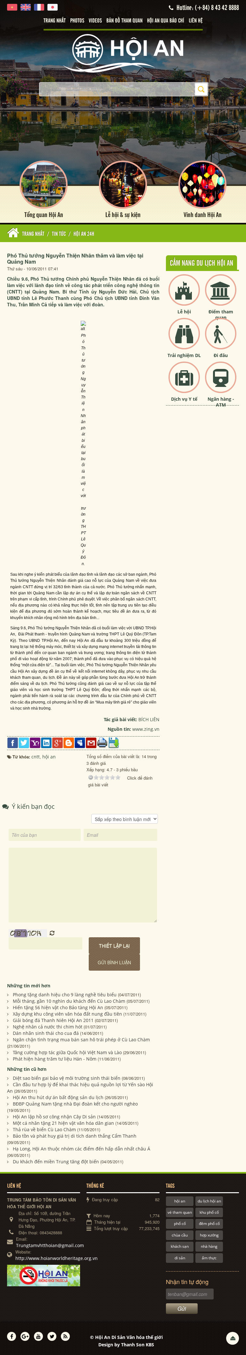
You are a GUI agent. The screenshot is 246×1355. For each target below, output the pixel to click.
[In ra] (102, 742)
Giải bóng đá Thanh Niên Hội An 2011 (53, 1020)
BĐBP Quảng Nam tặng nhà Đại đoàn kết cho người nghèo (75, 1104)
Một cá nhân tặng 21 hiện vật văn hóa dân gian (63, 1123)
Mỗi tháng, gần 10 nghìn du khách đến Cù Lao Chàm (69, 1001)
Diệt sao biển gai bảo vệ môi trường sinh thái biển (66, 1078)
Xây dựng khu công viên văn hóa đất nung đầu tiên (67, 1014)
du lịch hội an (209, 1201)
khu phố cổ (209, 1212)
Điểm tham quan (221, 314)
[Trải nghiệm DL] (184, 339)
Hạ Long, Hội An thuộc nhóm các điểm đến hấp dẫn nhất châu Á (81, 1149)
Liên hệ (196, 20)
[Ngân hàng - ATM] (220, 383)
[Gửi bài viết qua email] (91, 742)
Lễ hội (184, 312)
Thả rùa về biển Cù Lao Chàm (44, 1129)
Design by (126, 1345)
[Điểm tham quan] (220, 295)
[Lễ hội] (184, 295)
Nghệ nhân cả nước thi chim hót (47, 1027)
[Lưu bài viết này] (113, 742)
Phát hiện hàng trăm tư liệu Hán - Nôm (54, 1059)
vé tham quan (180, 1212)
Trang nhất (55, 20)
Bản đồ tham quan (124, 20)
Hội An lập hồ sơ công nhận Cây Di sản (54, 1117)
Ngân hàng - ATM (221, 402)
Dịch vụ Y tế (184, 399)
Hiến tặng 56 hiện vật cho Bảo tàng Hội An (58, 1007)
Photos (77, 20)
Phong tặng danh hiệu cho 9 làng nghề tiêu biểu (65, 995)
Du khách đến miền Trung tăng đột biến (56, 1161)
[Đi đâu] (221, 339)
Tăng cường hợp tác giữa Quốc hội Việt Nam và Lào (67, 1052)
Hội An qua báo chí (165, 20)
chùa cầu (180, 1235)
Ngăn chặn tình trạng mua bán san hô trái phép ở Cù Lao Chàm (81, 1039)
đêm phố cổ (209, 1223)
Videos (95, 20)
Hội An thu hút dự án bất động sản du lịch (58, 1097)
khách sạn (180, 1246)
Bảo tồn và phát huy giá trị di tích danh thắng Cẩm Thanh (74, 1136)
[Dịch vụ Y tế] (184, 383)
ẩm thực (209, 1258)
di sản (180, 1258)
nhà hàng (209, 1246)
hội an (179, 1201)
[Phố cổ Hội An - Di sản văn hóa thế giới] (123, 53)
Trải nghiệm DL (184, 355)
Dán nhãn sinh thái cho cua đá (46, 1033)
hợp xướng (209, 1235)
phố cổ (180, 1223)
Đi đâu (221, 355)
